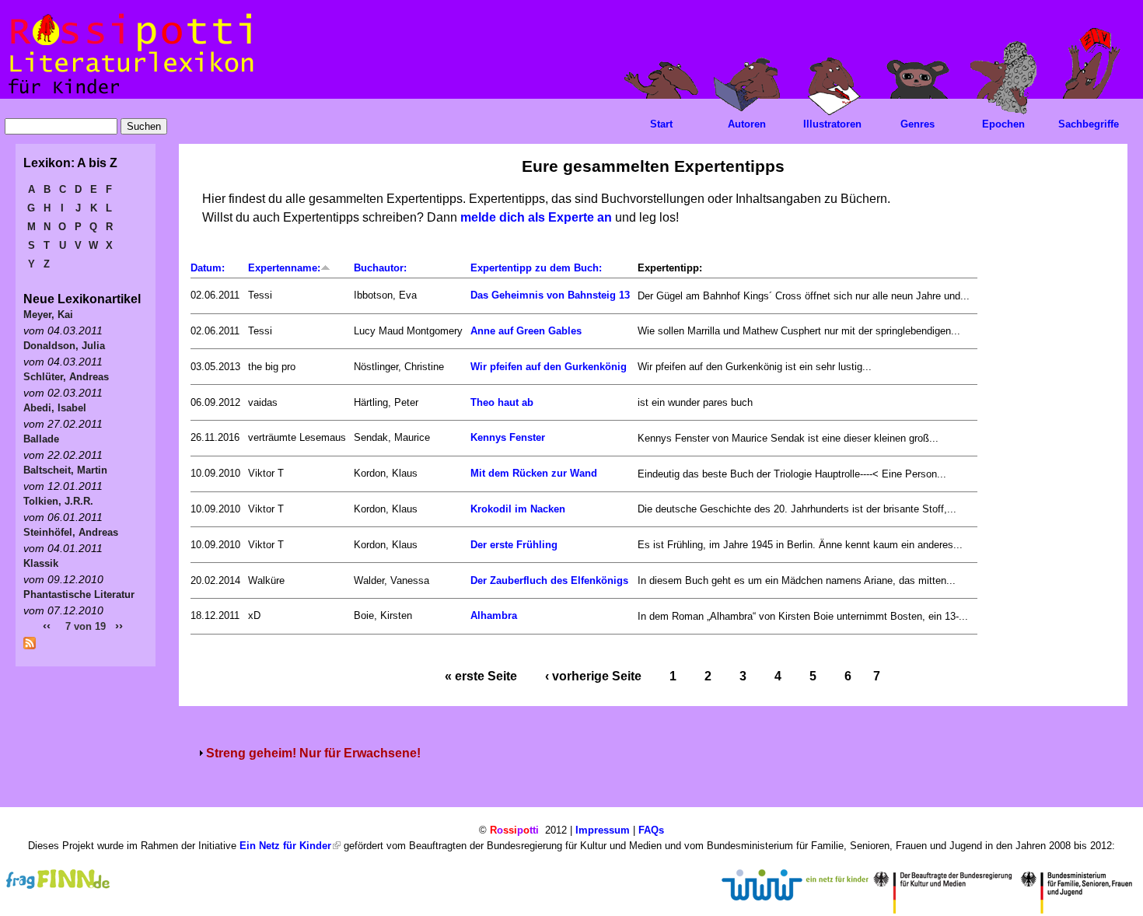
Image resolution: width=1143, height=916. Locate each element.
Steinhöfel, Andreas (70, 532)
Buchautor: (380, 268)
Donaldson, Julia (64, 345)
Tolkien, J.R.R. (58, 501)
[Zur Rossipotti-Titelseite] (129, 94)
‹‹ (47, 625)
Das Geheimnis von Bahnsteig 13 (550, 295)
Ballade (41, 439)
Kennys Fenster (507, 437)
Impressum (602, 830)
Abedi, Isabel (54, 408)
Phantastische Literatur (79, 594)
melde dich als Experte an (536, 217)
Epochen (1003, 124)
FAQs (651, 830)
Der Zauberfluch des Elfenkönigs (549, 580)
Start (661, 124)
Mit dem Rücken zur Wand (533, 473)
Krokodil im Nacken (517, 509)
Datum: (207, 268)
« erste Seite (481, 676)
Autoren (747, 124)
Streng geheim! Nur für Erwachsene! (313, 753)
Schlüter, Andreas (66, 377)
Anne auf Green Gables (526, 331)
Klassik (40, 563)
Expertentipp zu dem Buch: (536, 268)
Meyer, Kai (48, 314)
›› (119, 625)
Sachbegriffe (1088, 124)
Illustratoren (832, 124)
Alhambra (493, 615)
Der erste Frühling (514, 545)
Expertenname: (284, 268)
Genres (917, 124)
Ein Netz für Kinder (285, 845)
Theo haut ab (501, 402)
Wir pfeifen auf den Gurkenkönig (548, 366)
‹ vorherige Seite (593, 676)
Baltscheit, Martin (65, 470)
